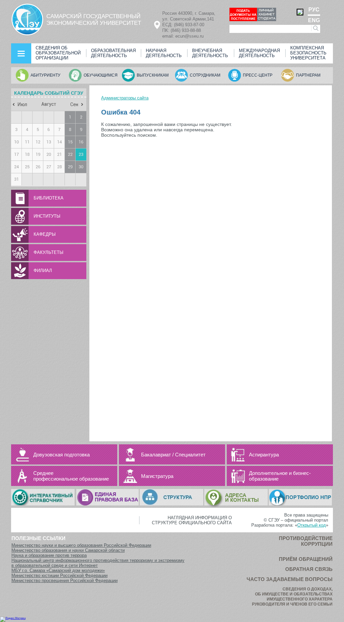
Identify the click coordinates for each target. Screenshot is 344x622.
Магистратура (157, 476)
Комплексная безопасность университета (308, 52)
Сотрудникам (205, 75)
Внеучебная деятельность (210, 53)
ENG (314, 20)
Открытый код (311, 525)
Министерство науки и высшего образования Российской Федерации (81, 545)
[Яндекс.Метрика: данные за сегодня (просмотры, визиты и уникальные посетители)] (13, 619)
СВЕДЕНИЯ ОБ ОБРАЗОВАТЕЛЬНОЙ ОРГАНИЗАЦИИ (58, 52)
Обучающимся (101, 75)
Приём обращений (306, 559)
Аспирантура (264, 454)
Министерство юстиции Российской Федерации (59, 575)
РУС (313, 9)
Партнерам (308, 75)
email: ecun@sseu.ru (183, 36)
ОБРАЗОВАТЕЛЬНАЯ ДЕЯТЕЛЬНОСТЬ (113, 53)
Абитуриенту (45, 75)
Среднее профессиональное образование (71, 476)
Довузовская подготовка (61, 454)
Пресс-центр (257, 75)
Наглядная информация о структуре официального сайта (192, 520)
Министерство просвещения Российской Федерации (64, 580)
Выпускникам (153, 75)
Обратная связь (309, 569)
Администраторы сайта (124, 97)
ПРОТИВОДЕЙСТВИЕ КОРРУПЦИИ (306, 541)
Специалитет (190, 454)
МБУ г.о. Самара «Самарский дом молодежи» (58, 570)
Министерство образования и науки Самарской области (68, 550)
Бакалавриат (156, 454)
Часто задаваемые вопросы (290, 579)
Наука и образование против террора (49, 555)
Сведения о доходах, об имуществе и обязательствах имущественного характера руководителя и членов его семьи (292, 597)
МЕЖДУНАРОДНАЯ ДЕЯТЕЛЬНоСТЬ (259, 53)
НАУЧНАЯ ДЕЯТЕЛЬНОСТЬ (164, 53)
